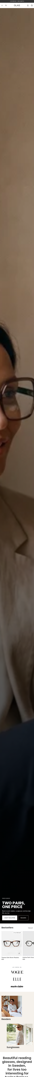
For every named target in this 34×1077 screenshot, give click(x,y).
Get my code (17, 416)
